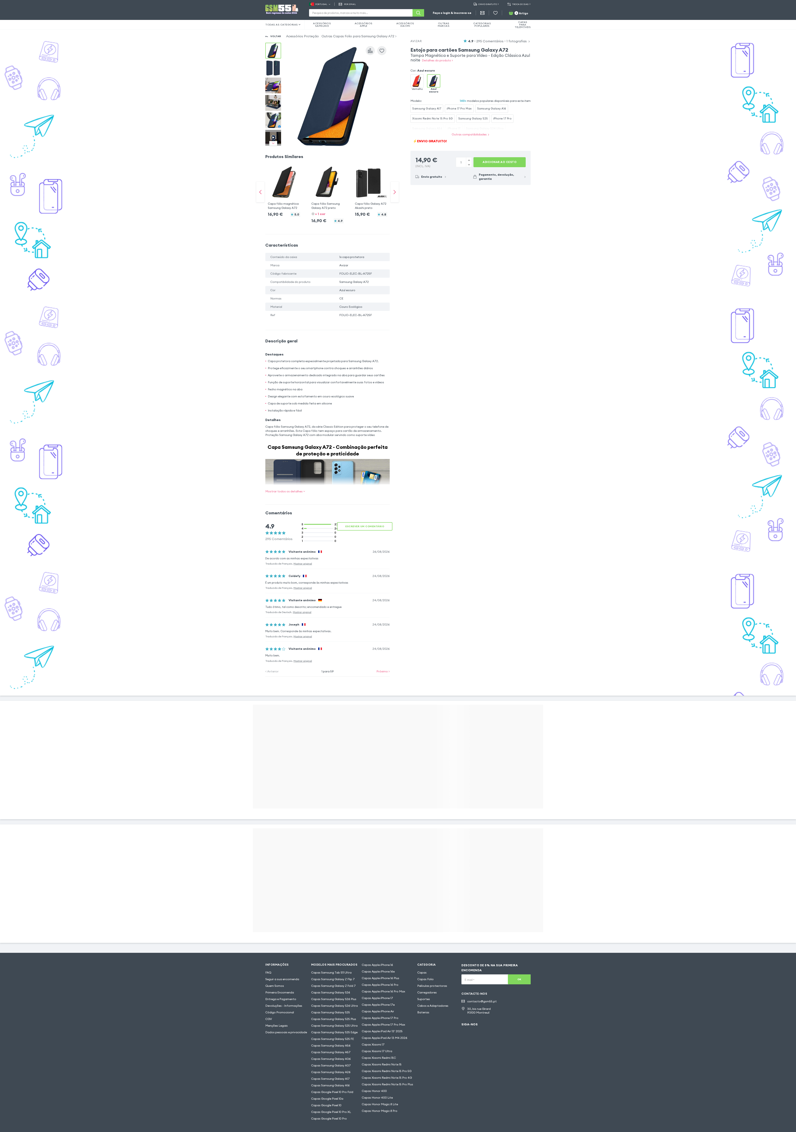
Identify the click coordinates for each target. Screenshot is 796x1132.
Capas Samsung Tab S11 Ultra (331, 972)
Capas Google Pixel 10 (326, 1105)
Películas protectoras (432, 986)
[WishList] (495, 13)
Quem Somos (274, 986)
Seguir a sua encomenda (282, 979)
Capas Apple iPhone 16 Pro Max (383, 991)
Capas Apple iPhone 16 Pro (380, 985)
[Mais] (469, 164)
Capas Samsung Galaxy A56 (331, 1045)
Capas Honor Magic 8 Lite (380, 1104)
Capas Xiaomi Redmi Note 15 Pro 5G (386, 1071)
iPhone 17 (454, 128)
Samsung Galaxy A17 (426, 108)
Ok (519, 979)
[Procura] (418, 13)
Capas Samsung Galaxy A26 (331, 1072)
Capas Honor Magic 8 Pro (379, 1111)
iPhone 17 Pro (502, 118)
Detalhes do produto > (437, 60)
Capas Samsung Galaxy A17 (330, 1079)
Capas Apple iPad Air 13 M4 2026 (384, 1038)
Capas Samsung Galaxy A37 (331, 1065)
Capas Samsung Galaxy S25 (330, 1012)
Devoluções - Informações (283, 1006)
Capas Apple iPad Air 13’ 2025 (382, 1031)
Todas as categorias (281, 24)
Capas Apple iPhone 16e (378, 971)
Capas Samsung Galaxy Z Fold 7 (333, 986)
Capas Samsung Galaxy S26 (330, 992)
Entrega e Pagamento (280, 999)
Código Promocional (279, 1012)
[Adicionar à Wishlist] (381, 50)
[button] (284, 188)
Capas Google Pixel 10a (327, 1098)
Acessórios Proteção (302, 36)
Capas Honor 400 (374, 1091)
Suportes (423, 999)
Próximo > (383, 671)
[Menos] (469, 159)
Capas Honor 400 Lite (377, 1097)
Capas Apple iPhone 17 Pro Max (383, 1024)
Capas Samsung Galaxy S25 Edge (334, 1032)
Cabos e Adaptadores (432, 1006)
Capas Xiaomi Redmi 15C (379, 1058)
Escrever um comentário (364, 526)
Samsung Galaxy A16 (491, 108)
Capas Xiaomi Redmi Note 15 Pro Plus (387, 1084)
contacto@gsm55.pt (482, 1001)
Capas (422, 972)
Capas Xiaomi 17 (373, 1044)
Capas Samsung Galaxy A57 (331, 1052)
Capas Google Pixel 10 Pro (329, 1118)
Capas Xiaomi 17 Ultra (377, 1051)
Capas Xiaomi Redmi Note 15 (382, 1064)
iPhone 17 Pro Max (459, 108)
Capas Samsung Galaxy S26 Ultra (334, 1006)
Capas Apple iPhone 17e (378, 1005)
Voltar (275, 36)
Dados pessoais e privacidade (286, 1032)
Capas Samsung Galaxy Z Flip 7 (333, 979)
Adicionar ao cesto (500, 162)
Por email (350, 4)
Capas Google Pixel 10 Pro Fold (332, 1092)
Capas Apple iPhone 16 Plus (380, 978)
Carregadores (427, 992)
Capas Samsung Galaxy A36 (331, 1059)
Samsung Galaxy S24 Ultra (485, 128)
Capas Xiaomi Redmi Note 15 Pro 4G (387, 1078)
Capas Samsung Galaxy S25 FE (332, 1039)
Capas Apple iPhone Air (378, 1011)
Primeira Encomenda (279, 992)
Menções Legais (276, 1025)
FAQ (268, 972)
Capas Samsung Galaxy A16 (330, 1085)
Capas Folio (425, 979)
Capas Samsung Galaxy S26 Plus (333, 999)
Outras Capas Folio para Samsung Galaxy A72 (358, 36)
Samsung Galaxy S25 (473, 118)
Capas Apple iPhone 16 (377, 965)
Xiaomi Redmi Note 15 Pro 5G (432, 118)
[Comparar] (370, 50)
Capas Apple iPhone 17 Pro (380, 1018)
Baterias (423, 1012)
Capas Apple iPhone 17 (377, 998)
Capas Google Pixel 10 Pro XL (331, 1112)
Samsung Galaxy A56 (427, 128)
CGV (268, 1019)
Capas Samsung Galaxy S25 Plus (333, 1019)
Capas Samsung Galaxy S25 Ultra (334, 1025)
